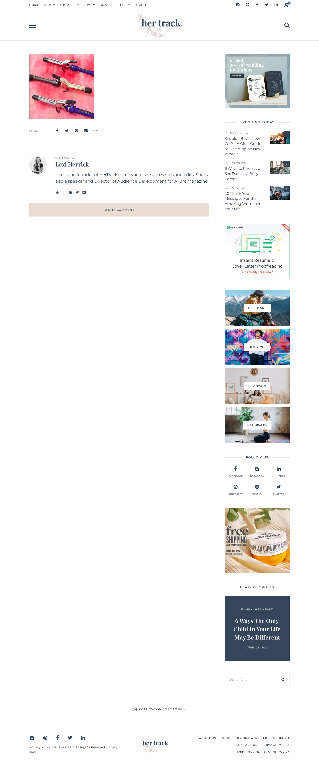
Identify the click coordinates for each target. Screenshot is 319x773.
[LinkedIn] (276, 5)
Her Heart (264, 609)
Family (247, 609)
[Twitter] (266, 5)
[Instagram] (238, 5)
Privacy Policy (40, 747)
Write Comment (119, 210)
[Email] (86, 131)
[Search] (283, 679)
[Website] (57, 192)
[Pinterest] (247, 5)
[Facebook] (257, 5)
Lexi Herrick (72, 164)
